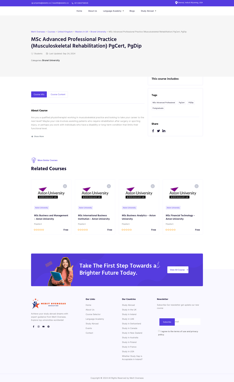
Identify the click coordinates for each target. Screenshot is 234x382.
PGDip (191, 102)
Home (79, 11)
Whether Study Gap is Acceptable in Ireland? (132, 357)
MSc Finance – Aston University (182, 216)
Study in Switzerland (131, 323)
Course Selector (93, 314)
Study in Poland (129, 342)
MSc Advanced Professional (164, 102)
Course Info (39, 94)
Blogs (132, 11)
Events (89, 328)
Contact (89, 333)
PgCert (182, 102)
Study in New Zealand (132, 333)
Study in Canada (129, 328)
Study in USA (128, 351)
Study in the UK (129, 309)
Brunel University (51, 60)
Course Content (58, 94)
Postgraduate (158, 108)
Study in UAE (128, 319)
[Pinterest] (48, 326)
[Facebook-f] (33, 326)
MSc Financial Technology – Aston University (136, 217)
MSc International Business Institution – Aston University (50, 217)
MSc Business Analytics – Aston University (95, 217)
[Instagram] (38, 326)
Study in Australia (130, 337)
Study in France (129, 347)
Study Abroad (147, 11)
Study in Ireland (129, 314)
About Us (92, 11)
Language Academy (112, 11)
